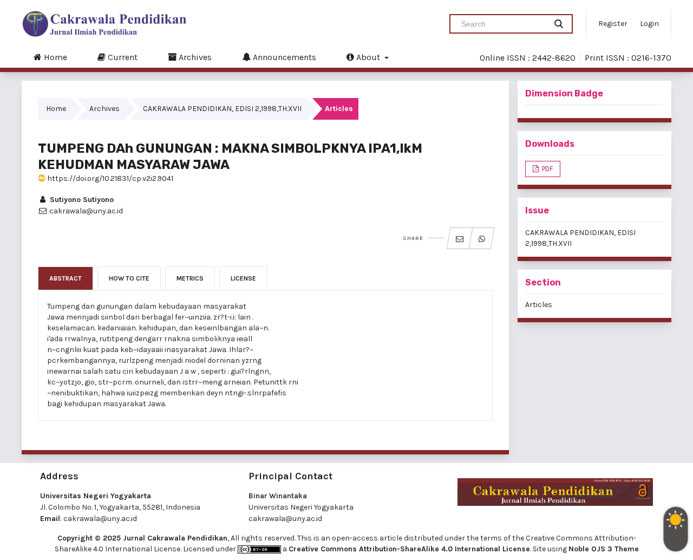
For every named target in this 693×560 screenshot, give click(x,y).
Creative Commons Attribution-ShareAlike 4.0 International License (409, 549)
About (368, 57)
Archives (194, 57)
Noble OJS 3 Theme (603, 549)
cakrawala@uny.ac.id (100, 518)
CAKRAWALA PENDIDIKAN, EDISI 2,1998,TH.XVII (222, 108)
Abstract (65, 278)
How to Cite (129, 278)
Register (612, 23)
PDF (546, 169)
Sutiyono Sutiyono (81, 199)
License (243, 278)
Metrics (190, 278)
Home (54, 57)
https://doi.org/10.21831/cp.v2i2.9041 (109, 178)
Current (122, 57)
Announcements (283, 57)
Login (649, 23)
